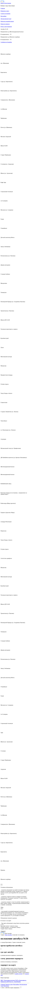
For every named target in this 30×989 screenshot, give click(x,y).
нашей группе (18, 973)
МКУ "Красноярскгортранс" (8, 980)
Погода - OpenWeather (15, 981)
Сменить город (9, 984)
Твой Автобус (8, 935)
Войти (2, 3)
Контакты (6, 985)
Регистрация (7, 3)
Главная (3, 984)
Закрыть (3, 931)
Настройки (16, 984)
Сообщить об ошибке (6, 42)
